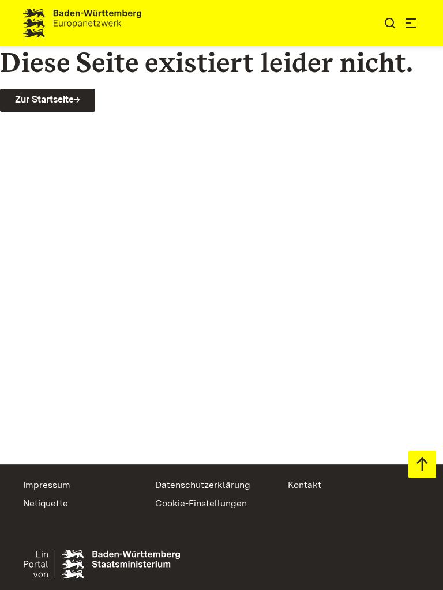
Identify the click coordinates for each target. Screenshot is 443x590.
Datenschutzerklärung (202, 484)
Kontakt (304, 484)
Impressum (46, 484)
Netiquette (45, 503)
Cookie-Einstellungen (201, 503)
